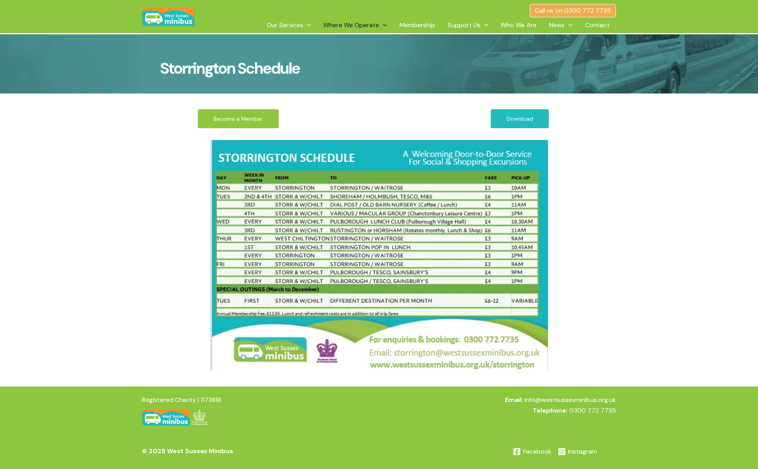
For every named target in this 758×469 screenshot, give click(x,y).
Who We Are (519, 25)
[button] (573, 10)
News (557, 25)
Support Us (464, 25)
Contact (597, 25)
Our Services (285, 25)
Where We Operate (351, 25)
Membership (417, 25)
